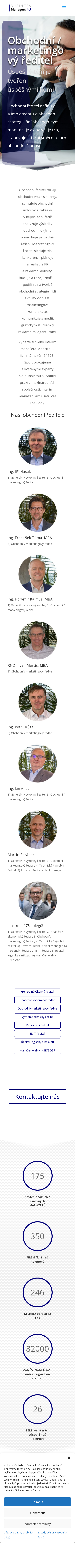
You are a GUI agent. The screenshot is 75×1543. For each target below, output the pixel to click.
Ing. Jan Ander (19, 788)
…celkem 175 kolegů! (25, 925)
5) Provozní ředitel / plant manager (40, 870)
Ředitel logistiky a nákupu (37, 1042)
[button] (69, 1458)
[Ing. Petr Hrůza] (38, 702)
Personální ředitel (37, 1025)
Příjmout (37, 1502)
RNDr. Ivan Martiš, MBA (28, 665)
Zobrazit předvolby (37, 1524)
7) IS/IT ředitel (41, 950)
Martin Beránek (21, 854)
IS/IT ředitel (37, 1033)
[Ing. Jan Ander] (38, 763)
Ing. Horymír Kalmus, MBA (30, 599)
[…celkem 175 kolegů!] (38, 900)
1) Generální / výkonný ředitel (26, 477)
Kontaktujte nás (37, 1096)
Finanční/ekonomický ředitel (37, 1000)
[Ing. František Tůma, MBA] (38, 513)
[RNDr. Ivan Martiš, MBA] (38, 640)
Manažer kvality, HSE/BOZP (37, 1050)
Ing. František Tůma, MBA (30, 537)
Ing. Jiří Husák (19, 471)
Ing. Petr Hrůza (20, 727)
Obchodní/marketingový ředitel (38, 1008)
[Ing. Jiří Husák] (38, 446)
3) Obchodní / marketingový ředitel (30, 544)
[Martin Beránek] (38, 829)
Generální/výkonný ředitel (37, 991)
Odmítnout (37, 1513)
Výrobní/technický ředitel (37, 1017)
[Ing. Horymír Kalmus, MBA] (38, 574)
